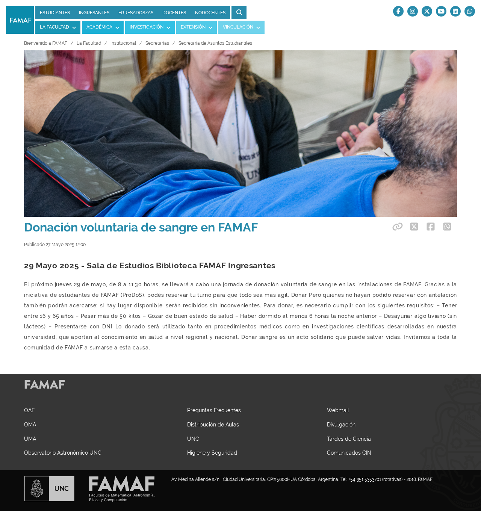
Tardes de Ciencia (349, 438)
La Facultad (89, 43)
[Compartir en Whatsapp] (447, 226)
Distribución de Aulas (213, 424)
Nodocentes (210, 12)
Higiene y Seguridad (212, 452)
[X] (427, 11)
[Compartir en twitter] (414, 226)
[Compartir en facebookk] (430, 226)
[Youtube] (441, 11)
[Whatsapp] (469, 11)
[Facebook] (398, 11)
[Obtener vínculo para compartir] (396, 226)
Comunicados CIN (349, 452)
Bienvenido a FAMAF (45, 43)
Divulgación (341, 424)
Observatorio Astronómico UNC (62, 452)
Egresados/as (135, 12)
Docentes (174, 12)
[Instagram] (412, 11)
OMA (30, 424)
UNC (193, 438)
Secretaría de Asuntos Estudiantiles (215, 43)
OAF (29, 410)
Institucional (123, 43)
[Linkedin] (455, 11)
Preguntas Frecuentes (214, 410)
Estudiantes (55, 12)
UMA (30, 438)
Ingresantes (94, 12)
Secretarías (157, 43)
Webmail (338, 410)
